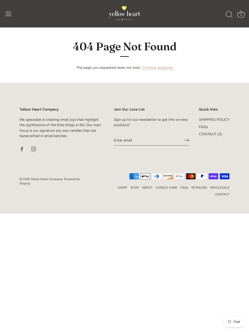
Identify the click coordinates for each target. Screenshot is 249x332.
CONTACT (222, 194)
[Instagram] (33, 149)
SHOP (134, 187)
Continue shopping (157, 67)
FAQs (203, 127)
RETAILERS (199, 187)
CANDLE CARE (166, 187)
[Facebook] (21, 149)
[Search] (229, 14)
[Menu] (8, 14)
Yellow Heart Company (46, 179)
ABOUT (147, 187)
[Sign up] (186, 140)
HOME (122, 187)
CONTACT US (210, 134)
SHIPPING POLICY (214, 119)
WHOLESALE (220, 187)
